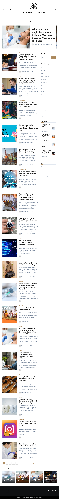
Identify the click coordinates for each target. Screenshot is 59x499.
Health (42, 21)
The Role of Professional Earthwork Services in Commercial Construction (27, 151)
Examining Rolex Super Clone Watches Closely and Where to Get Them (28, 220)
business (14, 21)
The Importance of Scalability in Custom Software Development (26, 242)
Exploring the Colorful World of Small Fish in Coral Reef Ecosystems (28, 104)
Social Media (21, 419)
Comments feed (45, 172)
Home (9, 21)
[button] (55, 38)
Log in (42, 166)
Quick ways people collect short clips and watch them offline (28, 423)
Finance (43, 85)
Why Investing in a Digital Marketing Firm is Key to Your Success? (28, 173)
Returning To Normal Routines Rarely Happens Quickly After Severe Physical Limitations (44, 35)
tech (20, 238)
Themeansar (39, 497)
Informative (44, 101)
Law (20, 52)
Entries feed (44, 169)
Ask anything (48, 21)
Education (36, 21)
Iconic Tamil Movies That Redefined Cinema (46, 135)
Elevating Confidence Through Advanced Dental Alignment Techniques (28, 401)
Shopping (30, 21)
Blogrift (33, 497)
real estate (20, 21)
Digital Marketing (22, 169)
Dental (20, 326)
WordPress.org (44, 176)
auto (25, 21)
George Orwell (36, 44)
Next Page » (35, 463)
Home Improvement (45, 97)
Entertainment (22, 100)
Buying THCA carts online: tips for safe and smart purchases (28, 378)
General (43, 88)
